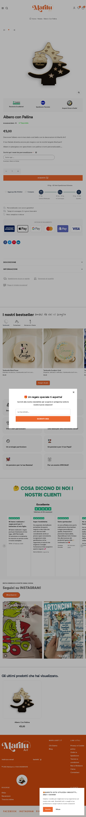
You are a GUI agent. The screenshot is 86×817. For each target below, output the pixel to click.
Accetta (48, 809)
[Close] (73, 392)
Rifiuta (58, 809)
